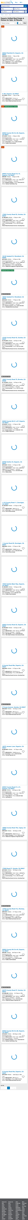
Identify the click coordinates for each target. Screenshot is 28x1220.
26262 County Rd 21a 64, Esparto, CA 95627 (13, 950)
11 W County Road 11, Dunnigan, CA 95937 (13, 503)
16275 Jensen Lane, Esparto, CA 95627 (13, 747)
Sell (21, 2)
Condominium (19, 1210)
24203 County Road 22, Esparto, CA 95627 (14, 625)
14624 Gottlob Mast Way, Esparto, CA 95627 (13, 584)
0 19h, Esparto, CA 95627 (10, 94)
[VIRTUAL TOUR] (14, 364)
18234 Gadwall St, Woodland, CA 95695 (13, 297)
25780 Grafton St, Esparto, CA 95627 (12, 462)
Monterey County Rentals (10, 1216)
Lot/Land (17, 1214)
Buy (16, 2)
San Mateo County (4, 1215)
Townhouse (18, 1208)
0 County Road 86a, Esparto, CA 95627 (13, 666)
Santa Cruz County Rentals (10, 1211)
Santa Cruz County (4, 1209)
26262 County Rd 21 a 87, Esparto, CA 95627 (13, 422)
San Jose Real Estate (24, 1207)
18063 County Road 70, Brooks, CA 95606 (14, 380)
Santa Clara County (3, 1206)
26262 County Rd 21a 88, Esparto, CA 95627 (13, 1031)
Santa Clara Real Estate (23, 1212)
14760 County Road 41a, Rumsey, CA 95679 (13, 909)
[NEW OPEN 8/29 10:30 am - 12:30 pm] (14, 118)
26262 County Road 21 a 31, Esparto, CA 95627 (11, 787)
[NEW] (14, 38)
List (20, 23)
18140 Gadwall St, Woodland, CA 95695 (13, 257)
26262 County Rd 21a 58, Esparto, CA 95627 (13, 133)
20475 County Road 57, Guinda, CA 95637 (14, 991)
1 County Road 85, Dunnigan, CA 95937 (13, 544)
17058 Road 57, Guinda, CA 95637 (13, 868)
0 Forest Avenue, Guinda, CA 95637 (14, 707)
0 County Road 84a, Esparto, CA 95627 (13, 1072)
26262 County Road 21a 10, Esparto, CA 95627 (11, 174)
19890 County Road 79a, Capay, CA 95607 (14, 828)
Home (2, 14)
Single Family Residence (18, 1206)
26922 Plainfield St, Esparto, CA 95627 (12, 53)
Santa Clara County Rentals (10, 1206)
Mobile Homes (17, 1216)
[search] (25, 6)
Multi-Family (17, 1212)
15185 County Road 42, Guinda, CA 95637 (14, 338)
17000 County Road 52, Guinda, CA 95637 (14, 215)
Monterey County (4, 1212)
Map (25, 23)
